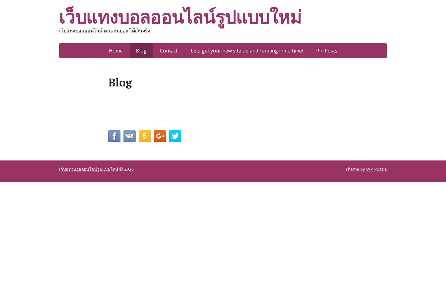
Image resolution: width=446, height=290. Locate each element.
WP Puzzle (376, 169)
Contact (168, 50)
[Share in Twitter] (175, 136)
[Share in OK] (145, 136)
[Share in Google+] (160, 136)
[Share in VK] (129, 136)
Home (116, 50)
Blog (141, 50)
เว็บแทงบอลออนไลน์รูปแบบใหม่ (180, 16)
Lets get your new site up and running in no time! (247, 50)
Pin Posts (326, 50)
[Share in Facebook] (114, 136)
